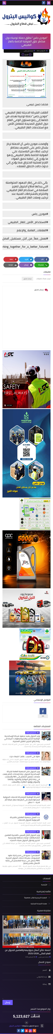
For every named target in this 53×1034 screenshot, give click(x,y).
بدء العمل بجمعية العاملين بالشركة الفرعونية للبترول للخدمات (25, 818)
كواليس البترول (14, 1026)
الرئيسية (44, 884)
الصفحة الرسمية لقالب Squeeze (35, 897)
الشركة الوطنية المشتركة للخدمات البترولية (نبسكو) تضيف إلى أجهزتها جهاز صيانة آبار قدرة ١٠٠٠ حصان (21, 799)
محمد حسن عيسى (43, 957)
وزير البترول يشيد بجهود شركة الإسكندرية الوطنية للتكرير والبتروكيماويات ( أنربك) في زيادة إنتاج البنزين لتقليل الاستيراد (22, 738)
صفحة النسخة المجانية (39, 903)
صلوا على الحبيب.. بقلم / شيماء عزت (24, 756)
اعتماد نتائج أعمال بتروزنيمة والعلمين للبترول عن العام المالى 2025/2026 (28, 951)
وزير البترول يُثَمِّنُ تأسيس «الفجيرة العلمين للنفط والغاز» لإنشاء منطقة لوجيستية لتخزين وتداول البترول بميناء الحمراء (22, 837)
